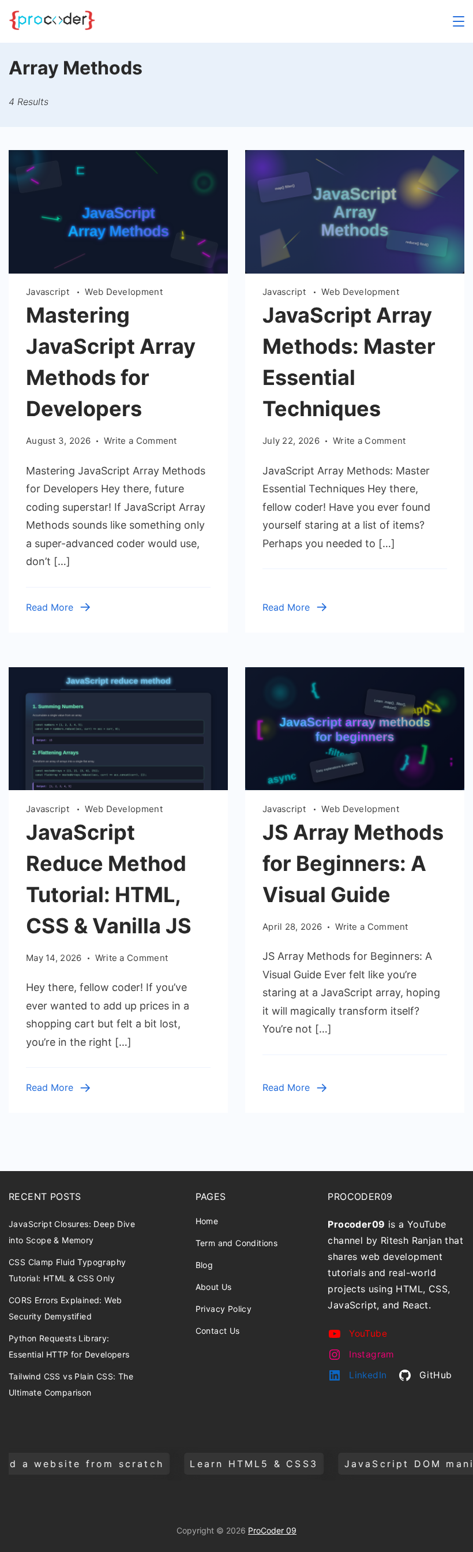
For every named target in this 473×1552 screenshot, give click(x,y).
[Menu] (458, 21)
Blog (204, 1265)
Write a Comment (140, 441)
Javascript (49, 291)
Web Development (124, 291)
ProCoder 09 (272, 1530)
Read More (49, 607)
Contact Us (218, 1331)
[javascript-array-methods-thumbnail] (118, 270)
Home (207, 1221)
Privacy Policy (224, 1309)
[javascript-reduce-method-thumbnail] (118, 786)
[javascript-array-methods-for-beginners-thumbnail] (354, 786)
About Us (214, 1287)
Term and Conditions (237, 1243)
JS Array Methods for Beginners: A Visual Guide (353, 863)
